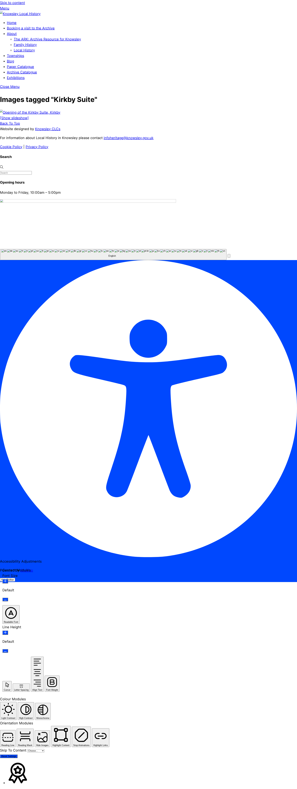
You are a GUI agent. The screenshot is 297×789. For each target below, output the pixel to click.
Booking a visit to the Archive (31, 28)
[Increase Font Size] (5, 581)
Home (11, 23)
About (12, 34)
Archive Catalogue (22, 72)
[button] (229, 256)
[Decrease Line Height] (5, 651)
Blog (10, 61)
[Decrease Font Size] (5, 599)
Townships (15, 56)
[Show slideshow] (14, 118)
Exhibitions (16, 78)
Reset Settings (8, 756)
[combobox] (113, 254)
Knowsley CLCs (47, 129)
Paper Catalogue (20, 67)
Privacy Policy (37, 147)
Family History (25, 45)
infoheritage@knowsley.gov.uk (128, 138)
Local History (24, 50)
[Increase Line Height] (5, 633)
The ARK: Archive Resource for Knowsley (47, 39)
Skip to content (12, 3)
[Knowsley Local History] (20, 14)
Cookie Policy (11, 147)
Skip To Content (13, 750)
